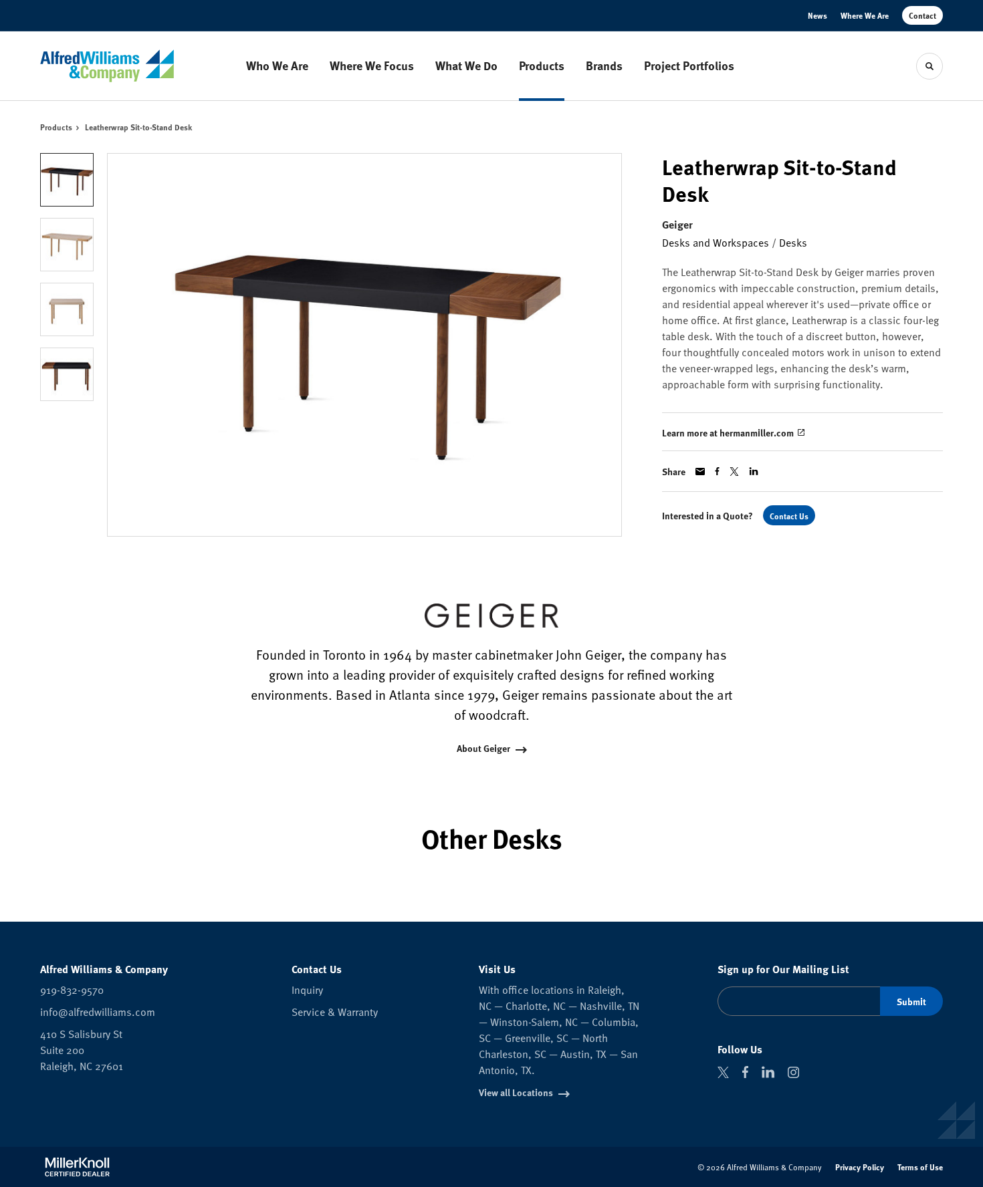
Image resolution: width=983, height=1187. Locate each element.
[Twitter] (723, 1072)
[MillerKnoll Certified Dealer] (77, 1167)
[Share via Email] (700, 471)
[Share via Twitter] (734, 471)
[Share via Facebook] (717, 471)
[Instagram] (793, 1072)
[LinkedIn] (768, 1072)
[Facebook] (745, 1072)
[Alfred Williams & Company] (107, 65)
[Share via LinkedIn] (753, 471)
